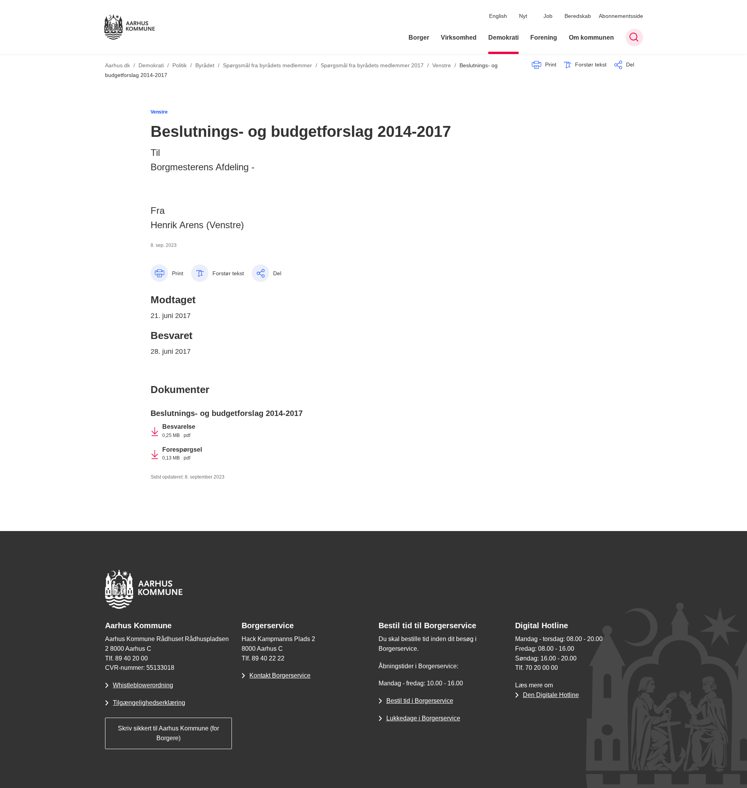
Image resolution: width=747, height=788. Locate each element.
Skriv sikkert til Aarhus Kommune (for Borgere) (168, 733)
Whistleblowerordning (143, 685)
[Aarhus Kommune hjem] (129, 27)
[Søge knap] (634, 37)
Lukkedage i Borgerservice (423, 718)
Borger (419, 37)
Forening (543, 37)
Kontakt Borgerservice (279, 675)
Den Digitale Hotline (551, 695)
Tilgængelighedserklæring (149, 702)
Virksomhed (459, 37)
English (498, 16)
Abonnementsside (621, 16)
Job (548, 16)
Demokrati (503, 37)
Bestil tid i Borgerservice (419, 700)
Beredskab (578, 16)
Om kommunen (591, 37)
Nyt (523, 16)
